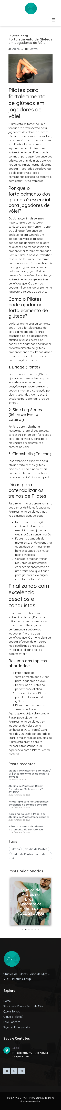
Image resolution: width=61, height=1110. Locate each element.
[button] (10, 900)
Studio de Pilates (36, 849)
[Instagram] (21, 1071)
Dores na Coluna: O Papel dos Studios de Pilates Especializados (28, 815)
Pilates (15, 849)
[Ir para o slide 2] (25, 929)
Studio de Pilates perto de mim (28, 856)
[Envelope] (6, 1071)
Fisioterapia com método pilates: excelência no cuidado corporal (28, 803)
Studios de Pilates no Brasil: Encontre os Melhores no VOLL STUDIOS (27, 789)
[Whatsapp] (14, 1071)
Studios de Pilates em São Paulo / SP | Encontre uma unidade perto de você (29, 773)
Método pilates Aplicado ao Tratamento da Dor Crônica (25, 828)
